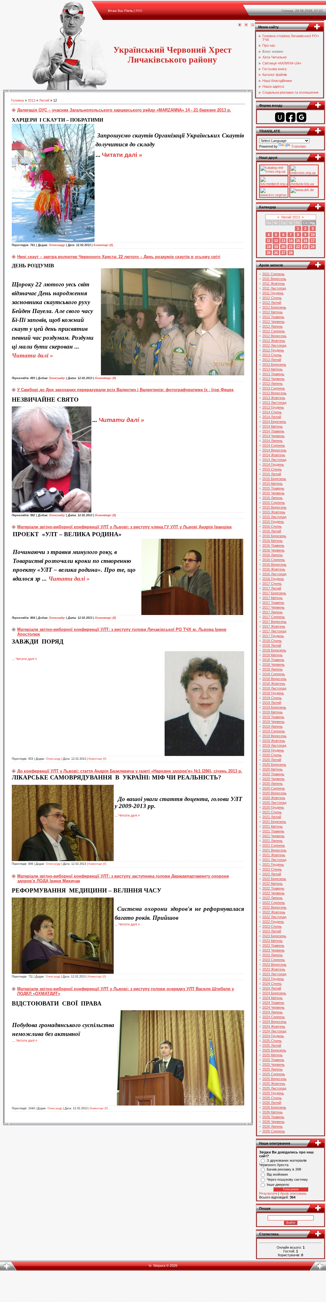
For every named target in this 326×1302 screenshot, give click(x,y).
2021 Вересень (274, 850)
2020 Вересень (274, 793)
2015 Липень (272, 498)
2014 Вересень (274, 450)
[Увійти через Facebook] (290, 117)
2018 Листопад (274, 688)
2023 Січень (272, 926)
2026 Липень (272, 1126)
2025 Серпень (273, 1074)
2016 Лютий (271, 531)
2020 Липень (272, 783)
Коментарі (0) (103, 245)
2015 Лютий (271, 474)
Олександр (57, 245)
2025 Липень (272, 1069)
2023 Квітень (272, 941)
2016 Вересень (274, 564)
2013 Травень (273, 374)
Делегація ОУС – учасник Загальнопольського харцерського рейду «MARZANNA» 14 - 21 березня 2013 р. (124, 110)
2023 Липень (272, 955)
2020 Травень (273, 774)
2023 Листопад (274, 974)
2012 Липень (272, 326)
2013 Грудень (273, 407)
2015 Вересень (274, 507)
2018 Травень (273, 660)
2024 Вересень (274, 1022)
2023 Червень (273, 950)
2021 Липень (272, 841)
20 (283, 247)
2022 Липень (272, 898)
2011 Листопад (274, 288)
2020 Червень (273, 779)
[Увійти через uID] (280, 117)
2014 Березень (274, 422)
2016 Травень (273, 545)
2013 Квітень (272, 369)
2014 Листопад (274, 460)
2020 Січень (272, 755)
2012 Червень (273, 322)
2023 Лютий (271, 931)
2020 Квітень (272, 769)
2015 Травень (273, 488)
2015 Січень (272, 469)
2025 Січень (272, 1041)
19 (276, 247)
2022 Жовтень (273, 912)
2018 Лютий (271, 645)
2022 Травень (273, 888)
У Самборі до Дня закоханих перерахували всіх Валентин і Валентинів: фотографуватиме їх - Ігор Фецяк (125, 389)
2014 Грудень (273, 464)
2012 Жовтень (273, 341)
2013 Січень (272, 355)
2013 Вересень (274, 393)
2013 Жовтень (273, 398)
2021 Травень (273, 831)
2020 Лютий (271, 760)
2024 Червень (273, 1007)
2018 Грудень (273, 693)
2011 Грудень (273, 293)
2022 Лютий (271, 874)
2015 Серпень (273, 502)
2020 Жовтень (273, 798)
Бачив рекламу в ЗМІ (284, 1169)
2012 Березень (274, 307)
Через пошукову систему (287, 1179)
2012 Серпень (273, 331)
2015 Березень (274, 479)
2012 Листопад (274, 345)
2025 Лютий (271, 1045)
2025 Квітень (272, 1055)
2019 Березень (274, 707)
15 (298, 241)
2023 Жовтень (273, 969)
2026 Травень (273, 1117)
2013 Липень (272, 383)
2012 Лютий (271, 302)
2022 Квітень (272, 883)
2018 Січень (272, 641)
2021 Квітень (272, 826)
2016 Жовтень (273, 569)
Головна (17, 100)
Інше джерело (278, 1184)
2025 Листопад (274, 1088)
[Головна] (239, 25)
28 (291, 253)
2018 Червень (273, 664)
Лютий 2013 (290, 217)
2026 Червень (273, 1122)
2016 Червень (273, 550)
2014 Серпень (273, 445)
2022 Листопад (274, 917)
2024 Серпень (273, 1017)
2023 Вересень (274, 964)
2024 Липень (272, 1012)
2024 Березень (274, 993)
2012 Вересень (274, 336)
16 (305, 241)
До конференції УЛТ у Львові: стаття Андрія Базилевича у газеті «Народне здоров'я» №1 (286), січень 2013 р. (129, 771)
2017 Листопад (274, 631)
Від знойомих (277, 1174)
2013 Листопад (274, 402)
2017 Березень (274, 593)
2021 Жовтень (273, 855)
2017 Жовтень (273, 626)
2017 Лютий (271, 588)
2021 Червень (273, 836)
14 (291, 241)
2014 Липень (272, 441)
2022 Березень (274, 879)
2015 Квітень (272, 483)
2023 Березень (274, 936)
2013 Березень (274, 364)
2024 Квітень (272, 998)
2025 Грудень (273, 1093)
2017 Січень (272, 583)
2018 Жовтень (273, 683)
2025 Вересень (274, 1079)
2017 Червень (273, 607)
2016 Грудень (273, 579)
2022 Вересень (274, 907)
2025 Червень (273, 1064)
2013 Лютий (271, 360)
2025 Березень (274, 1050)
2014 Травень (273, 431)
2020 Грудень (273, 807)
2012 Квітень (272, 312)
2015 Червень (273, 493)
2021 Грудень (273, 864)
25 (269, 253)
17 (313, 241)
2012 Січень (272, 298)
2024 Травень (273, 1003)
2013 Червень (273, 379)
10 (313, 235)
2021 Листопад (274, 860)
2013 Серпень (273, 388)
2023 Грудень (273, 979)
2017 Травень (273, 602)
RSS (139, 10)
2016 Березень (274, 536)
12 (276, 241)
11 (268, 241)
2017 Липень (272, 612)
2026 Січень (272, 1098)
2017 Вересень (274, 622)
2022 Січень (272, 869)
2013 (31, 100)
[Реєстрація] (246, 25)
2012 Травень (273, 317)
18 (269, 247)
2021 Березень (274, 822)
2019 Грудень (273, 750)
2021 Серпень (273, 845)
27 (283, 253)
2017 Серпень (273, 617)
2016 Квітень (272, 541)
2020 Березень (274, 764)
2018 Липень (272, 669)
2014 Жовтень (273, 455)
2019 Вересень (274, 736)
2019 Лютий (271, 702)
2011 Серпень (273, 274)
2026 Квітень (272, 1112)
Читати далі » (122, 154)
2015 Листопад (274, 517)
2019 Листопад (274, 745)
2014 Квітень (272, 426)
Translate (298, 146)
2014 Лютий (271, 417)
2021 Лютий (271, 817)
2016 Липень (272, 555)
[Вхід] (252, 25)
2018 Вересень (274, 679)
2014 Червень (273, 436)
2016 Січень (272, 526)
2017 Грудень (273, 636)
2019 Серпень (273, 731)
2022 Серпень (273, 903)
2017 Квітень (272, 598)
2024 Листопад (274, 1031)
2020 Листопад (274, 803)
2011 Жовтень (273, 283)
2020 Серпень (273, 788)
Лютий (44, 100)
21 (291, 247)
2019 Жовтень (273, 741)
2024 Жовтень (273, 1026)
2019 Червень (273, 722)
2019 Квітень (272, 712)
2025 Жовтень (273, 1083)
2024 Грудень (273, 1036)
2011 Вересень (274, 279)
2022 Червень (273, 893)
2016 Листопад (274, 574)
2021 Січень (272, 812)
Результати (268, 1193)
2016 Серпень (273, 560)
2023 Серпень (273, 960)
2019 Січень (272, 698)
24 (313, 247)
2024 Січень (272, 983)
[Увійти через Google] (301, 117)
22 (298, 247)
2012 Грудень (273, 350)
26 (276, 253)
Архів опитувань (293, 1193)
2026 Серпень (273, 1131)
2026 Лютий (271, 1103)
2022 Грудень (273, 922)
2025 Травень (273, 1060)
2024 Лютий (271, 988)
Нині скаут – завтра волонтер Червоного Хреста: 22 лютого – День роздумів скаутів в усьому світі (118, 256)
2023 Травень (273, 945)
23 (305, 247)
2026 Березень (274, 1107)
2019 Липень (272, 726)
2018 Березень (274, 650)
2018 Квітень (272, 655)
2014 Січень (272, 412)
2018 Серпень (273, 674)
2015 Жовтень (273, 512)
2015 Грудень (273, 522)
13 (283, 241)
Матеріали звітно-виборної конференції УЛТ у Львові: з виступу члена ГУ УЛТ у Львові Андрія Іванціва (124, 526)
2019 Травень (273, 717)
